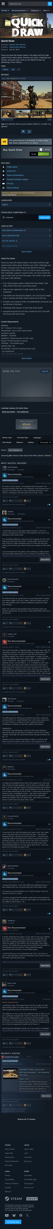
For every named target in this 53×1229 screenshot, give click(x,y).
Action (5, 69)
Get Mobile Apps (13, 1222)
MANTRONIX (13, 467)
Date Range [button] (6, 442)
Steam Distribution (12, 1161)
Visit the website (9, 241)
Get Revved (12, 699)
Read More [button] (45, 559)
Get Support (28, 1183)
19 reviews (11, 985)
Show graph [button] (44, 442)
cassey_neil (12, 634)
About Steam (10, 1149)
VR (13, 69)
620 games (11, 514)
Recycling (27, 1161)
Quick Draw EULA (9, 195)
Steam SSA (9, 1153)
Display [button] (30, 442)
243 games (11, 470)
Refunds (8, 1192)
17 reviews (11, 923)
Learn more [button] (44, 217)
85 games (11, 701)
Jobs (26, 1153)
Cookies (8, 1187)
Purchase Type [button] (22, 437)
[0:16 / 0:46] (26, 94)
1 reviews (10, 818)
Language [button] (37, 437)
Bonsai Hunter (13, 579)
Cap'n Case (12, 983)
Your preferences (23, 412)
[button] (5, 10)
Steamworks (9, 1157)
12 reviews (20, 701)
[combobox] (28, 4)
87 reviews (11, 582)
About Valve (28, 1149)
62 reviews (21, 470)
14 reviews (11, 636)
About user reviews (8, 412)
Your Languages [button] (14, 450)
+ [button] (18, 69)
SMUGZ (10, 512)
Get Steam (28, 1175)
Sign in (4, 124)
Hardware (28, 1157)
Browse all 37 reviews (26, 1119)
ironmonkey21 (13, 816)
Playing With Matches (17, 45)
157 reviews (21, 514)
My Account (29, 1187)
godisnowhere (13, 866)
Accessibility (9, 1179)
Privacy (7, 1175)
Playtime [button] (19, 442)
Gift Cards (8, 1165)
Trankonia (11, 921)
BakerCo (11, 767)
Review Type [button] (7, 437)
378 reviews (11, 769)
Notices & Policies (11, 1183)
